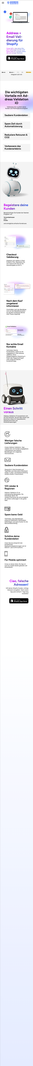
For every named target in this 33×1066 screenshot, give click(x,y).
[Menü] (3, 3)
